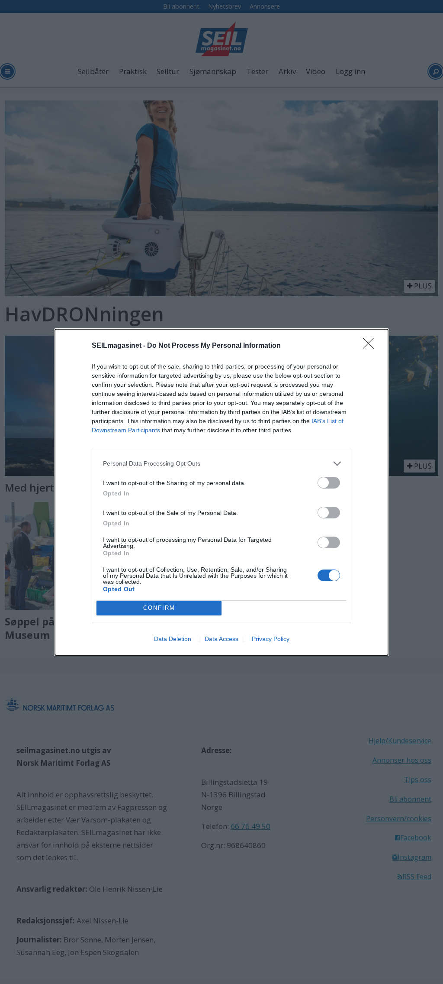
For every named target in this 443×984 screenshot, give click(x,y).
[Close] (371, 346)
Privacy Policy (270, 638)
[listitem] (221, 463)
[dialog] (221, 492)
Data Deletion (172, 638)
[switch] (329, 483)
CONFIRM (159, 608)
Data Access (221, 638)
